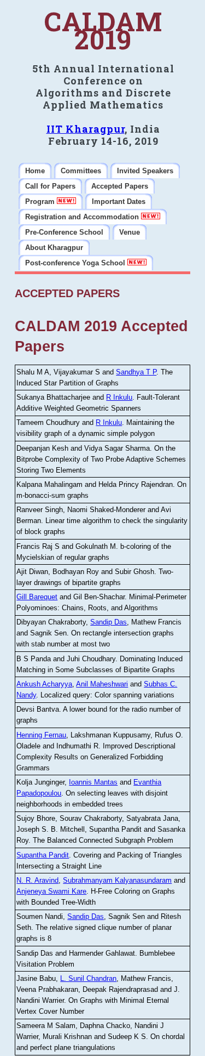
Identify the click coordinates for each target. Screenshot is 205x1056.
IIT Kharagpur (85, 128)
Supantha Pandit (42, 855)
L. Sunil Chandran (88, 978)
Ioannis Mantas (93, 782)
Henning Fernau (41, 735)
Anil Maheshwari (102, 684)
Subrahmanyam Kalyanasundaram (117, 880)
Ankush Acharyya (44, 684)
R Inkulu (119, 397)
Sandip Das (108, 622)
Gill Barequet (36, 597)
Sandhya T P (136, 372)
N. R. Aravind (37, 880)
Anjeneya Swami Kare (51, 891)
